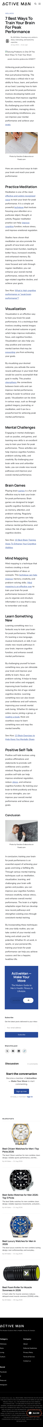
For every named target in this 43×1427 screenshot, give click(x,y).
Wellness (9, 13)
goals (8, 124)
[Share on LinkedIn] (18, 1051)
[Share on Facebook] (13, 1051)
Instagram (3, 1385)
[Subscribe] (28, 1000)
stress (15, 782)
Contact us (27, 1361)
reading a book (12, 716)
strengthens (11, 382)
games (21, 490)
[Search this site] (35, 4)
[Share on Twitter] (7, 1051)
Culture (2, 1357)
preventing (10, 352)
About (25, 1344)
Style (2, 1348)
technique (19, 207)
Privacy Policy (28, 1352)
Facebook (3, 1372)
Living (2, 1352)
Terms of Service (29, 1357)
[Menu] (39, 4)
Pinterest (3, 1380)
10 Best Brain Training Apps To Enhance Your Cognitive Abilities (20, 544)
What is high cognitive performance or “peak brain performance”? (20, 294)
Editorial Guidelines (30, 1348)
